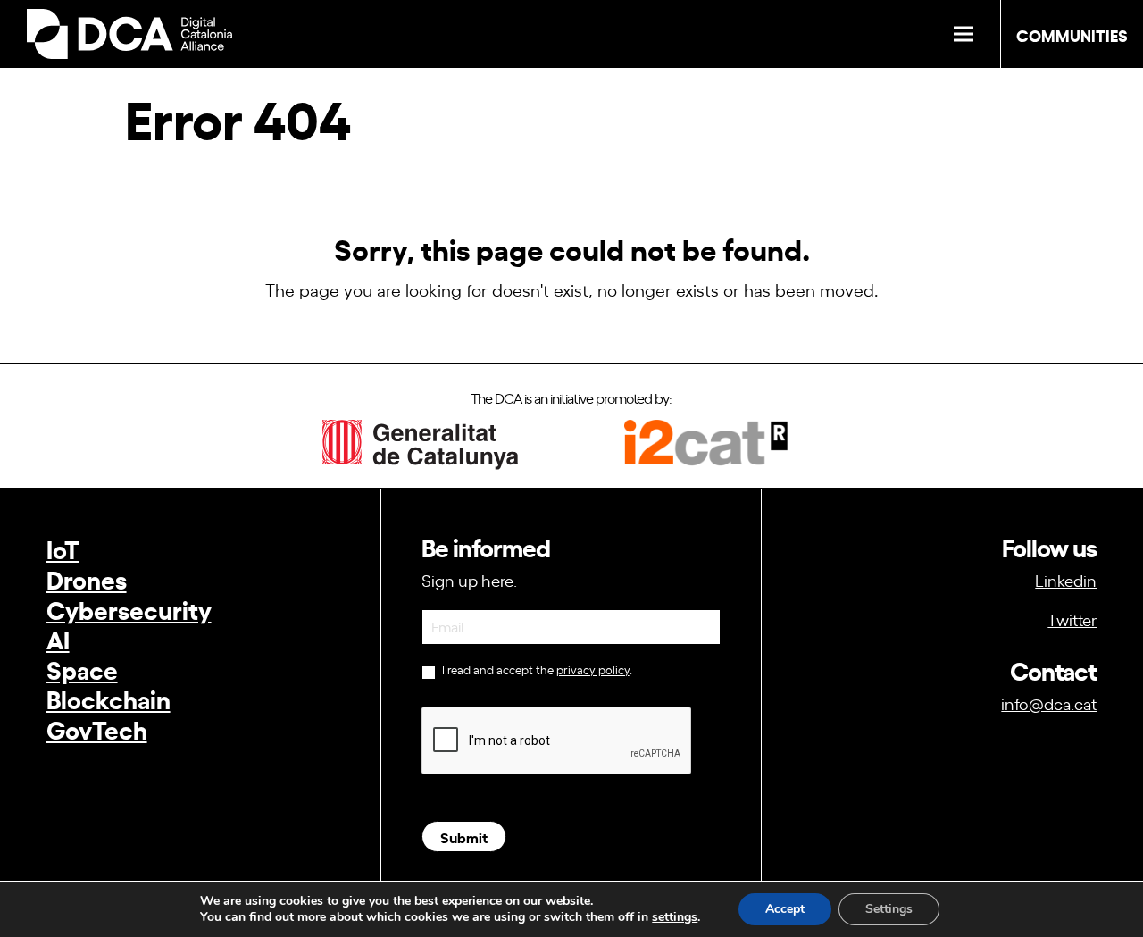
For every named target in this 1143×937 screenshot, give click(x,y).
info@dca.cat (1049, 703)
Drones (86, 578)
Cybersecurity (129, 608)
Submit (464, 836)
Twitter (1072, 619)
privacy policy (593, 669)
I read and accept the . (535, 670)
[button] (963, 34)
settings (674, 917)
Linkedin (1066, 579)
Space (82, 668)
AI (58, 638)
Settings (889, 908)
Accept (785, 908)
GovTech (96, 728)
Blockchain (108, 698)
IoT (62, 548)
